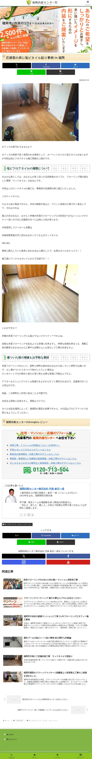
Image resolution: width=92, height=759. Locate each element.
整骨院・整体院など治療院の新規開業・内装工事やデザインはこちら (43, 458)
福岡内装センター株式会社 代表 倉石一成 (42, 488)
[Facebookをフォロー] (24, 514)
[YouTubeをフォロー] (32, 514)
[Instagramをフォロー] (28, 514)
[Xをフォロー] (21, 514)
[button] (60, 72)
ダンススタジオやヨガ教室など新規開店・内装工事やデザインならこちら (45, 463)
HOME (11, 735)
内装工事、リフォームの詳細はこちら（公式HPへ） (35, 445)
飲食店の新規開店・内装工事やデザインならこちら (34, 454)
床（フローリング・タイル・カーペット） (18, 524)
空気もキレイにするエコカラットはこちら (30, 450)
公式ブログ (12, 739)
